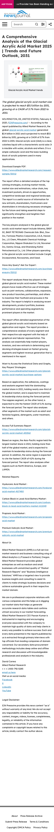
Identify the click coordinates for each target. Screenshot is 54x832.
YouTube (6, 690)
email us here (9, 672)
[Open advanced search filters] (43, 24)
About (15, 816)
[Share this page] (50, 24)
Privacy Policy (40, 827)
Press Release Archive (31, 816)
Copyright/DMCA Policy (19, 827)
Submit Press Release (16, 821)
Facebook (7, 679)
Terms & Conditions (39, 821)
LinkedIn (6, 687)
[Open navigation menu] (4, 24)
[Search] (36, 24)
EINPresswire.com (18, 122)
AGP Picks (7, 4)
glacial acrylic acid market (23, 130)
